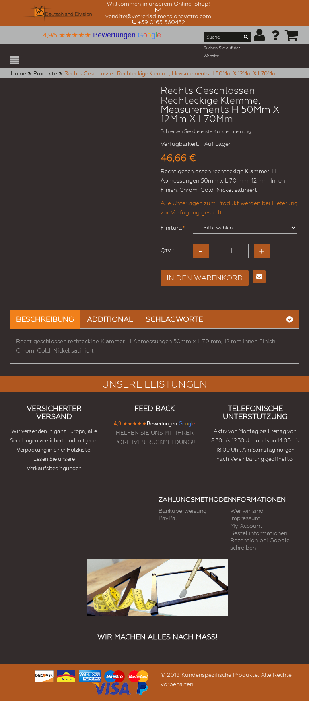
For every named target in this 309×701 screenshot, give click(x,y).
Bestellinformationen (258, 533)
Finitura (171, 227)
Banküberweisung (183, 511)
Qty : (167, 250)
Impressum (245, 518)
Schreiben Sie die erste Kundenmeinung (206, 131)
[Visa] (111, 687)
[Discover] (44, 675)
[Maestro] (114, 675)
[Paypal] (141, 687)
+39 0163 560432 (161, 22)
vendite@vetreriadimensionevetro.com (158, 16)
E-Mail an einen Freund (259, 276)
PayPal (168, 518)
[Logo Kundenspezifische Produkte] (57, 13)
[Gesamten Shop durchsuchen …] (246, 38)
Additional (110, 319)
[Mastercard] (138, 675)
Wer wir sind (247, 511)
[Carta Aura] (66, 675)
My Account (246, 526)
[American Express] (90, 675)
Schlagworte (174, 319)
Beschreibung (45, 319)
